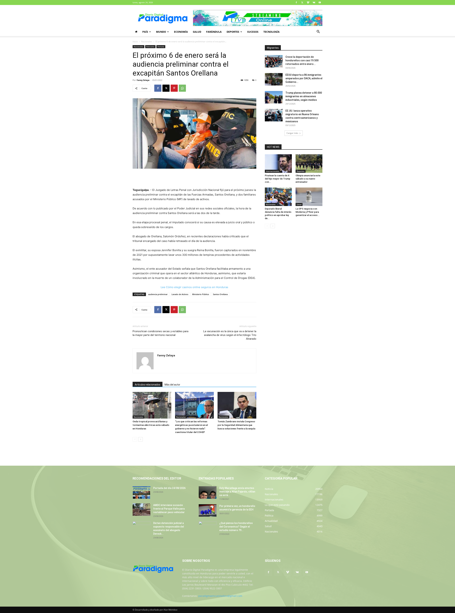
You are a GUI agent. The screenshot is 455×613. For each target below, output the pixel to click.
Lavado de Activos (180, 294)
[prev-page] (135, 439)
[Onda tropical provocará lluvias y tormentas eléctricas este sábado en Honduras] (152, 405)
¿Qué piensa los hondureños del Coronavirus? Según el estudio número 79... (236, 527)
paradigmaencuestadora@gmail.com (220, 596)
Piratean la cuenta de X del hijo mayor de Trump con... (277, 178)
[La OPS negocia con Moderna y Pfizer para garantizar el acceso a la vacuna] (309, 197)
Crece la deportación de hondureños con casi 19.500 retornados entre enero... (301, 60)
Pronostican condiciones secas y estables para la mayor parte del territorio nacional (160, 333)
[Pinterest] (174, 88)
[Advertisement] (194, 178)
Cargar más (292, 133)
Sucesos (252, 31)
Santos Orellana (220, 294)
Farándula (214, 31)
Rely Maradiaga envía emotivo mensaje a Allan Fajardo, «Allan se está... (237, 492)
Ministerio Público (200, 294)
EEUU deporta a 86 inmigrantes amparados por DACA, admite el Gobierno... (303, 78)
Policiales (150, 46)
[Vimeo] (308, 2)
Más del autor (172, 384)
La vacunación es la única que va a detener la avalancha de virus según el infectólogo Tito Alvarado (229, 335)
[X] (302, 2)
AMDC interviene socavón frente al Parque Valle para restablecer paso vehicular (169, 509)
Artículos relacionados (147, 384)
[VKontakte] (314, 2)
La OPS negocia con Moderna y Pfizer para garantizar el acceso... (308, 211)
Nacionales (146, 41)
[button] (318, 32)
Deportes (233, 31)
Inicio (135, 41)
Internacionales (272, 171)
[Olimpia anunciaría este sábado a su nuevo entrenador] (309, 163)
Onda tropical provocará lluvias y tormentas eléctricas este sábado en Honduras (151, 425)
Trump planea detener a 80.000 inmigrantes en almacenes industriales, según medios (303, 96)
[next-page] (140, 439)
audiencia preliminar (158, 294)
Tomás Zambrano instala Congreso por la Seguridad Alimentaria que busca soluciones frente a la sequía (236, 425)
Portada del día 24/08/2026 (169, 488)
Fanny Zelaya (143, 80)
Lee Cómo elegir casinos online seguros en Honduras (194, 287)
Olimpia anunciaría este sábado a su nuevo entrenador (308, 178)
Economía (181, 31)
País (145, 31)
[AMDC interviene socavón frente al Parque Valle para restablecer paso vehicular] (141, 509)
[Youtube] (319, 2)
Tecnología (271, 31)
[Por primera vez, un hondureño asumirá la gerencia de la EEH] (207, 510)
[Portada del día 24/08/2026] (141, 492)
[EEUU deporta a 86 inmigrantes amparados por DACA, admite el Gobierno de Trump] (274, 79)
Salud (197, 31)
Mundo (161, 31)
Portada (160, 46)
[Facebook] (296, 2)
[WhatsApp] (182, 88)
